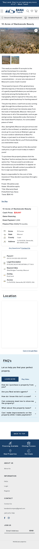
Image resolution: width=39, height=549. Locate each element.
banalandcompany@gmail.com (14, 508)
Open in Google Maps (30, 351)
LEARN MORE (10, 379)
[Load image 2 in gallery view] (15, 60)
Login (6, 486)
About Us (7, 468)
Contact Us (25, 248)
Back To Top (19, 434)
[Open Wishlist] (31, 11)
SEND (31, 531)
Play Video (25, 379)
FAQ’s (6, 481)
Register (7, 491)
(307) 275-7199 (9, 513)
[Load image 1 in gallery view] (6, 60)
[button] (1, 11)
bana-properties (21, 541)
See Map (5, 201)
